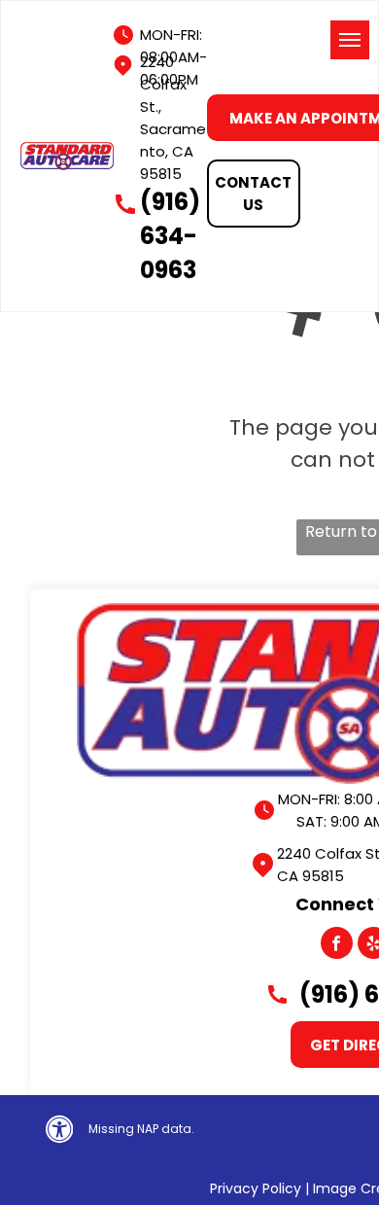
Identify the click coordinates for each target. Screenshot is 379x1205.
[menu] (349, 39)
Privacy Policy (255, 1188)
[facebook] (337, 945)
